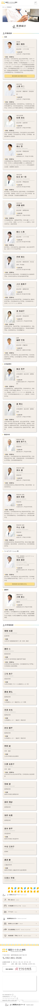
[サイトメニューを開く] (35, 3)
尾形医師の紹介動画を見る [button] (19, 584)
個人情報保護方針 (7, 994)
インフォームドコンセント (9, 998)
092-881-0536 (13, 958)
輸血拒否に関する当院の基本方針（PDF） (13, 1000)
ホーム (4, 7)
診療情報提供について (8, 996)
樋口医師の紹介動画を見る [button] (19, 76)
